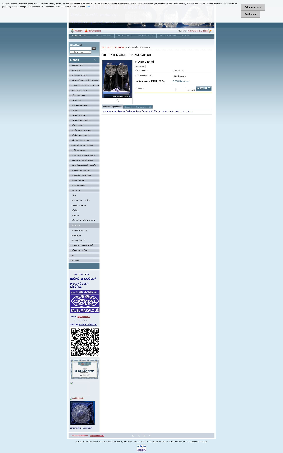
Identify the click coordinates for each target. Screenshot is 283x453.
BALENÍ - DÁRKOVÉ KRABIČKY (84, 165)
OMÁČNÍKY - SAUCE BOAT (82, 145)
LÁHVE (74, 110)
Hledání (75, 45)
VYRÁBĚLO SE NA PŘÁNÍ (82, 246)
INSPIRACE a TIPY (145, 36)
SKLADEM (75, 70)
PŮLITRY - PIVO (78, 95)
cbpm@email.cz (84, 317)
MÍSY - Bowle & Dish (79, 105)
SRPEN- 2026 (77, 65)
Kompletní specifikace (112, 107)
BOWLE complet (78, 185)
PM (72, 256)
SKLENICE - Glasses (79, 90)
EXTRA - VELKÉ (77, 180)
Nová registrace (94, 31)
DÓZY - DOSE (77, 125)
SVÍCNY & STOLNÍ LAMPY (82, 160)
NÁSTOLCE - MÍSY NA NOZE (83, 221)
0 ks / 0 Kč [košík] (198, 31)
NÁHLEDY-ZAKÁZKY (79, 251)
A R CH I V (75, 190)
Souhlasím (250, 14)
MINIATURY (76, 236)
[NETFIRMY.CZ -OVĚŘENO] (79, 394)
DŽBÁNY (75, 210)
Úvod (104, 47)
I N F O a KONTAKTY (167, 36)
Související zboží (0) (143, 107)
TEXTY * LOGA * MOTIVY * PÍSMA (85, 85)
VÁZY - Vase (76, 100)
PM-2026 (75, 261)
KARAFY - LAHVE (78, 205)
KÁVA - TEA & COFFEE (80, 120)
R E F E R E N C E (124, 36)
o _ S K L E (186, 36)
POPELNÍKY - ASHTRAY (81, 175)
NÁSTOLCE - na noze (80, 140)
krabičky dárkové (78, 241)
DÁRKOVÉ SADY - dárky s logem (84, 80)
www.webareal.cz (97, 436)
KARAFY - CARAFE (79, 115)
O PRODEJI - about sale (101, 36)
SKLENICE (75, 226)
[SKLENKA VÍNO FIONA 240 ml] (117, 82)
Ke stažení (129, 107)
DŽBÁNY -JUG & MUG (80, 135)
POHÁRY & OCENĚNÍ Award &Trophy (82, 156)
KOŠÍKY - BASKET (78, 150)
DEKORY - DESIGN (79, 75)
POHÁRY (75, 216)
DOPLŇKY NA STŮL (79, 231)
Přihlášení (78, 31)
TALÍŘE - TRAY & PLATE (81, 130)
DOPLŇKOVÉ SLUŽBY (80, 170)
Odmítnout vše (253, 7)
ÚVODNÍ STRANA (78, 36)
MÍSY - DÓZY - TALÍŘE (80, 200)
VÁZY (73, 195)
